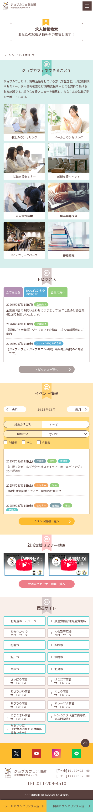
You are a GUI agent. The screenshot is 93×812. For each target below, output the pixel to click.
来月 (78, 409)
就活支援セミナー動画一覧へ (46, 584)
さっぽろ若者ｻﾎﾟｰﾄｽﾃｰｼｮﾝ (19, 681)
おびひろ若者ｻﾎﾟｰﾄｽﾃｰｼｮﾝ (19, 705)
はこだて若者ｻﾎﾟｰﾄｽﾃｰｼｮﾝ (63, 681)
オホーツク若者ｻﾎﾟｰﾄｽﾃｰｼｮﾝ (64, 705)
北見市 (58, 669)
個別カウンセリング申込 (68, 806)
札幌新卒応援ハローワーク (63, 633)
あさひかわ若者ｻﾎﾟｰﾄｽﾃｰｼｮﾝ (20, 693)
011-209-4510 (51, 783)
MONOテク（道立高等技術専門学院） (70, 717)
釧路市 (58, 657)
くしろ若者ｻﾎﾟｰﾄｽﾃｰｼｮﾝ (62, 693)
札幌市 (14, 645)
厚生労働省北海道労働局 (70, 621)
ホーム (7, 55)
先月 (15, 409)
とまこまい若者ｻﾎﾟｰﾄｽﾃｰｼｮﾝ (20, 717)
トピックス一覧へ (46, 369)
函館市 (58, 645)
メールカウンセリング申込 (22, 806)
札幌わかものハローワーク (19, 633)
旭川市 (14, 657)
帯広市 (14, 669)
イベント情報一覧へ (46, 521)
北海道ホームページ (23, 621)
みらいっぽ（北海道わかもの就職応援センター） (26, 729)
